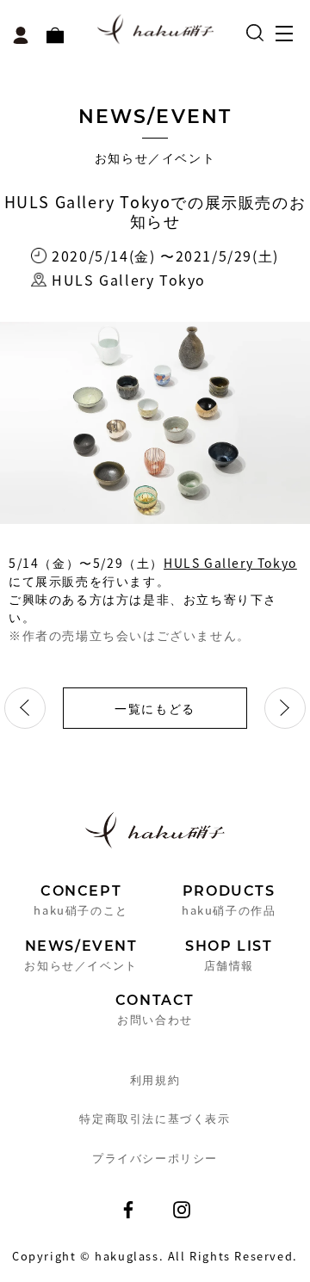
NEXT (285, 708)
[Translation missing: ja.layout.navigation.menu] (288, 39)
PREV (25, 708)
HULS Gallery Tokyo (230, 562)
